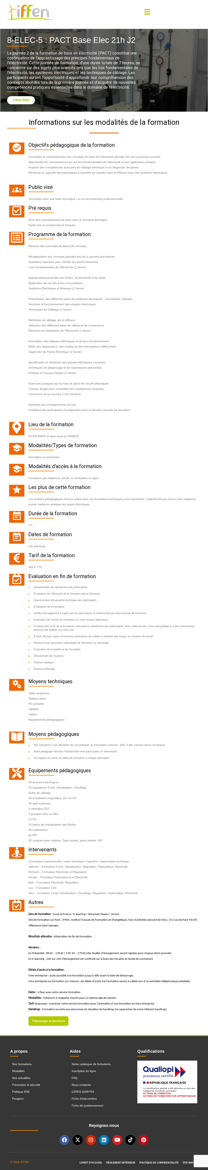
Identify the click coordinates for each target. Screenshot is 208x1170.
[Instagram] (91, 1140)
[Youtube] (117, 1140)
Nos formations (22, 1064)
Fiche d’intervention (84, 1098)
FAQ (74, 1078)
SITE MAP (188, 1162)
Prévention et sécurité (26, 1084)
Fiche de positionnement (87, 1105)
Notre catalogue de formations (91, 1064)
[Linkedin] (104, 1140)
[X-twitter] (78, 1140)
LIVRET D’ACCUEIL (91, 1162)
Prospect (18, 1098)
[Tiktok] (130, 1140)
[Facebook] (64, 1140)
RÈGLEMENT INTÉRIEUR (120, 1162)
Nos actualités (21, 1078)
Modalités (18, 1071)
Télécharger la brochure (48, 1021)
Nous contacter (81, 1084)
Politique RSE (21, 1091)
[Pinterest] (144, 1140)
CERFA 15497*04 (83, 1091)
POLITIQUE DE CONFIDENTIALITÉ (159, 1162)
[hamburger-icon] (147, 12)
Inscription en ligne (84, 1071)
